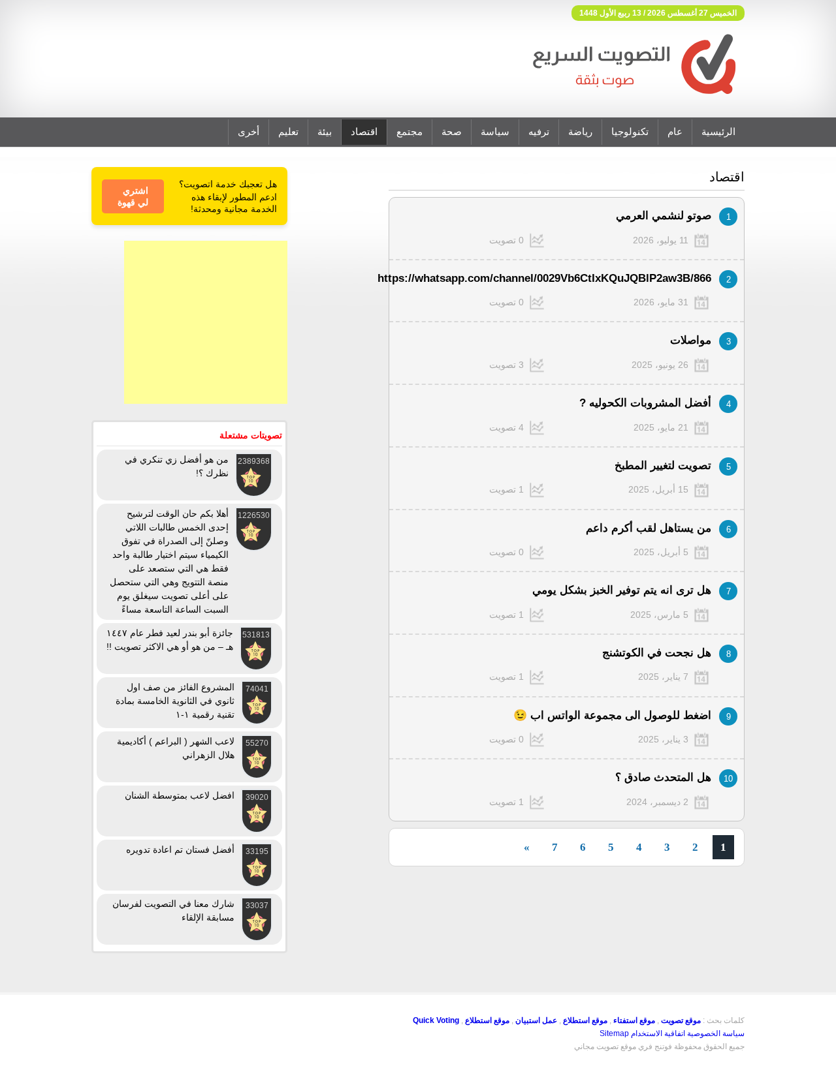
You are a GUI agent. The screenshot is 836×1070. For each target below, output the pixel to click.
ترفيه (538, 132)
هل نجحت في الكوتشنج (656, 653)
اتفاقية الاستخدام (658, 1033)
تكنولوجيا (630, 132)
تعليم (288, 132)
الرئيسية (718, 132)
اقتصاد (364, 132)
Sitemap (614, 1033)
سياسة (495, 132)
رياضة (580, 132)
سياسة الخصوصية (716, 1033)
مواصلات (690, 340)
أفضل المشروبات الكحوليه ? (645, 403)
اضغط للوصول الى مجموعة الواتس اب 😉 (612, 715)
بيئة (324, 132)
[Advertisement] (205, 322)
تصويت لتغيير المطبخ (663, 465)
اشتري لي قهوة (133, 196)
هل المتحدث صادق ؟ (663, 777)
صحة (452, 132)
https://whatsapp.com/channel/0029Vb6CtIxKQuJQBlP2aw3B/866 (544, 278)
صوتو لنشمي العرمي (663, 215)
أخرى (248, 132)
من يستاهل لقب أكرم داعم (648, 528)
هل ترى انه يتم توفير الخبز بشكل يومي (621, 590)
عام (675, 132)
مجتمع (409, 132)
